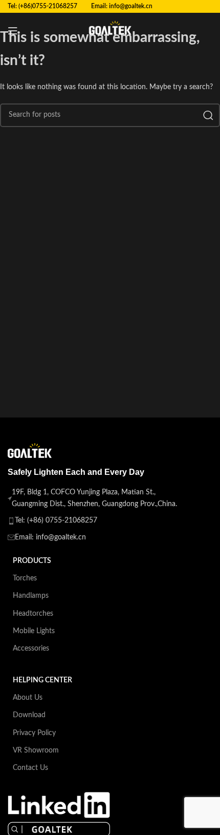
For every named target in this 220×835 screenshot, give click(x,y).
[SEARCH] (208, 115)
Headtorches (33, 613)
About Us (27, 697)
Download (29, 715)
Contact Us (30, 767)
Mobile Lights (34, 631)
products (32, 561)
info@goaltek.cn (130, 6)
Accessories (31, 648)
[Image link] (59, 814)
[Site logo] (110, 30)
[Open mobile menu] (13, 30)
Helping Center (42, 680)
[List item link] (97, 520)
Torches (25, 578)
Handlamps (31, 595)
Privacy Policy (34, 733)
